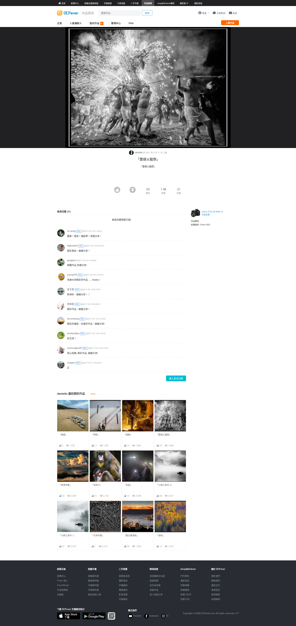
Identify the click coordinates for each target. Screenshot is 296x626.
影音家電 (123, 594)
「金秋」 (160, 535)
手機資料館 (93, 585)
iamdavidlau (73, 333)
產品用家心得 (94, 594)
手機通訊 (123, 585)
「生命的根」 (97, 535)
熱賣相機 (185, 585)
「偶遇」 (63, 434)
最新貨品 (185, 580)
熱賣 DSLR (186, 594)
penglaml (71, 260)
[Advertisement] (148, 178)
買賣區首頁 (124, 575)
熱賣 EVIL (185, 599)
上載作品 (230, 22)
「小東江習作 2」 (164, 484)
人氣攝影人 (76, 23)
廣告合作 (215, 585)
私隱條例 (215, 599)
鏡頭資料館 (93, 580)
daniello (138, 152)
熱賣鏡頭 (185, 589)
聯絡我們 (215, 580)
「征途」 (128, 484)
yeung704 (72, 274)
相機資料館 (93, 575)
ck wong (71, 230)
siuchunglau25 (74, 347)
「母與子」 (96, 484)
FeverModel (63, 585)
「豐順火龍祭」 (163, 434)
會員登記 (215, 589)
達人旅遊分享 (156, 594)
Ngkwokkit (72, 245)
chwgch (71, 362)
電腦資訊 (123, 589)
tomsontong (73, 318)
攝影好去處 (157, 575)
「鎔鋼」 (128, 434)
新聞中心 (61, 575)
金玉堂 (70, 289)
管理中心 (116, 23)
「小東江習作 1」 (67, 535)
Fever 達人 (62, 580)
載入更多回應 (176, 378)
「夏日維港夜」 (131, 535)
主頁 (59, 23)
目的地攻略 (155, 585)
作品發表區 (62, 589)
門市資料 (185, 575)
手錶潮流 (123, 599)
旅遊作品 (154, 589)
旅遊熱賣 (154, 580)
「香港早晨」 (65, 484)
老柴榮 (70, 303)
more (92, 393)
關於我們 (215, 575)
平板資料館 (93, 589)
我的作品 (96, 23)
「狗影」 (95, 434)
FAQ (131, 23)
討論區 (60, 594)
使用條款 (215, 594)
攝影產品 (123, 580)
